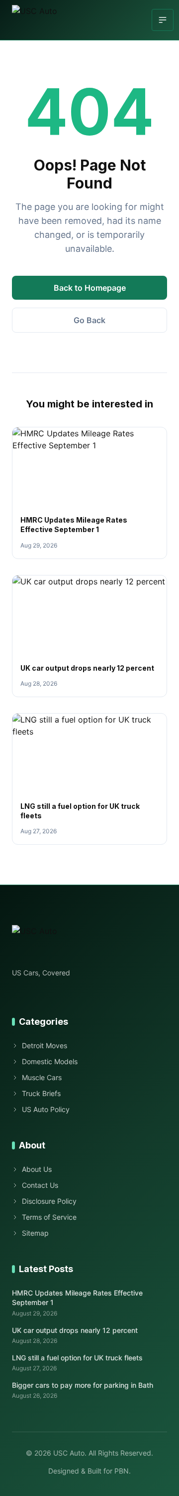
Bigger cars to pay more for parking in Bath (82, 1385)
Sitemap (35, 1233)
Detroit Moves (44, 1045)
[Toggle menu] (163, 20)
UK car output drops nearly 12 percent (87, 668)
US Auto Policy (46, 1109)
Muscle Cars (42, 1077)
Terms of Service (49, 1217)
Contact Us (40, 1185)
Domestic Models (50, 1061)
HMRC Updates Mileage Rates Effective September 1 (77, 1298)
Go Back (89, 320)
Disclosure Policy (49, 1201)
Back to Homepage (90, 288)
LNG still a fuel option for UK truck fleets (77, 1357)
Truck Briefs (41, 1093)
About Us (37, 1169)
